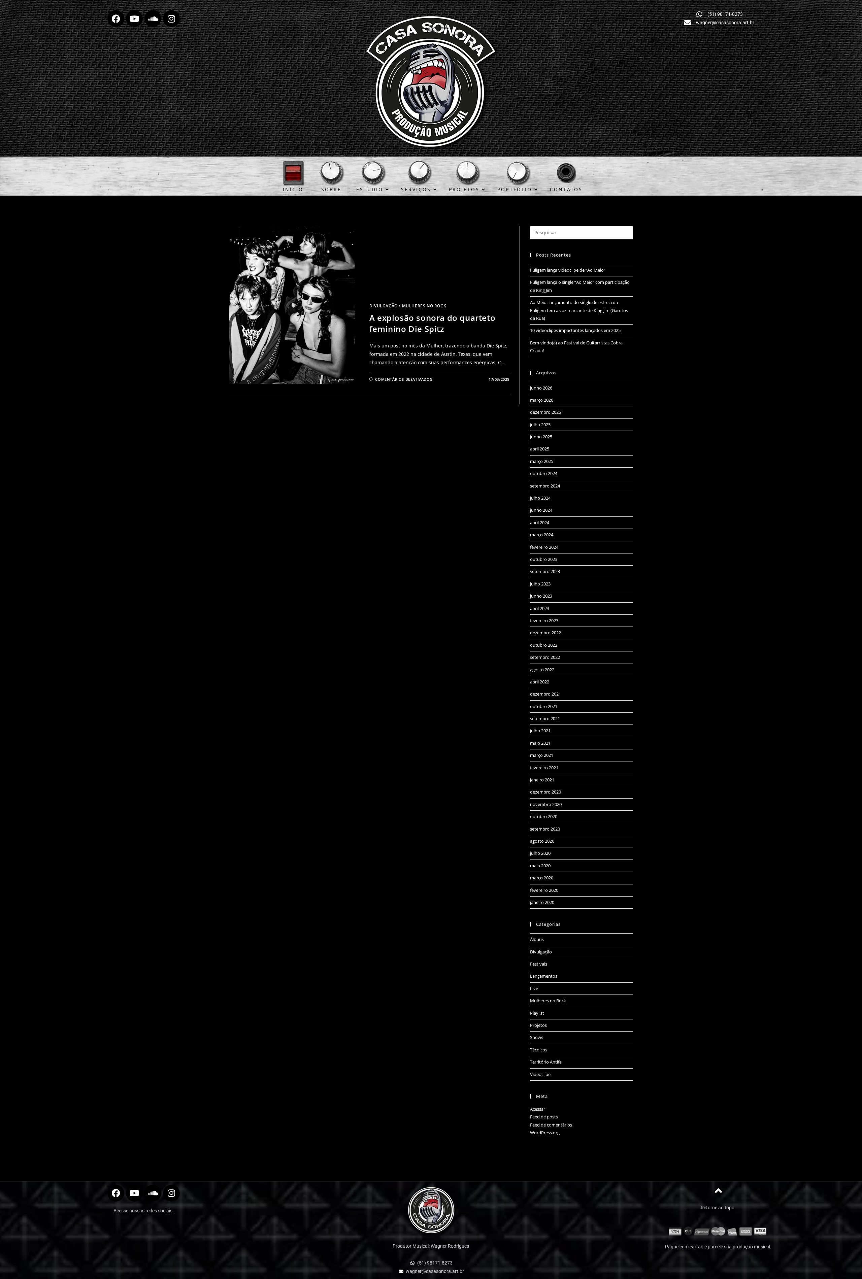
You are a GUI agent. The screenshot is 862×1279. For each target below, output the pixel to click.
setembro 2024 (545, 486)
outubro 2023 (543, 559)
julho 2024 (540, 498)
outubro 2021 (543, 706)
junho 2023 (541, 596)
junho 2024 (541, 510)
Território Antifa (546, 1062)
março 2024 (541, 535)
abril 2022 (539, 682)
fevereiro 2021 (544, 768)
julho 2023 (540, 584)
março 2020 (541, 878)
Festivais (538, 964)
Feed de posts (544, 1117)
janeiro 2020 (542, 902)
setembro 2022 (545, 657)
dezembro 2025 (545, 412)
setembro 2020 (545, 829)
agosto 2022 (542, 670)
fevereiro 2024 (544, 547)
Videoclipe (540, 1074)
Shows (536, 1037)
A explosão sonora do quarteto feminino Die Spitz (432, 323)
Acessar (537, 1109)
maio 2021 (540, 743)
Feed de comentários (551, 1125)
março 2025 (541, 461)
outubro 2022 (543, 645)
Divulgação (383, 306)
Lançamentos (543, 976)
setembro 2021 (545, 718)
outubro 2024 (543, 473)
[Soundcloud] (152, 18)
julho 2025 (540, 425)
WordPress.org (545, 1133)
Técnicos (538, 1050)
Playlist (537, 1013)
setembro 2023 (545, 571)
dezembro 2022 (545, 633)
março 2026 (541, 400)
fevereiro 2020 (544, 890)
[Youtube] (134, 18)
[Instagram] (171, 18)
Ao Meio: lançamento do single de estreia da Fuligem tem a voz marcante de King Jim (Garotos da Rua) (579, 310)
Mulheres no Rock (424, 306)
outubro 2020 (543, 816)
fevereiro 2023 (544, 620)
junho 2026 (541, 388)
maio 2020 (540, 866)
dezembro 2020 (545, 792)
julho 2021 (540, 731)
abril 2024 (539, 522)
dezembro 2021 (545, 694)
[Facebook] (115, 18)
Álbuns (537, 939)
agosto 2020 (542, 841)
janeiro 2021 (542, 780)
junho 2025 (541, 437)
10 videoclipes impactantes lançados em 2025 (575, 330)
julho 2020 (540, 853)
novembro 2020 (546, 804)
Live (534, 988)
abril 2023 (539, 608)
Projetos (538, 1025)
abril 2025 (539, 449)
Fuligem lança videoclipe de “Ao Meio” (567, 270)
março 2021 (541, 755)
